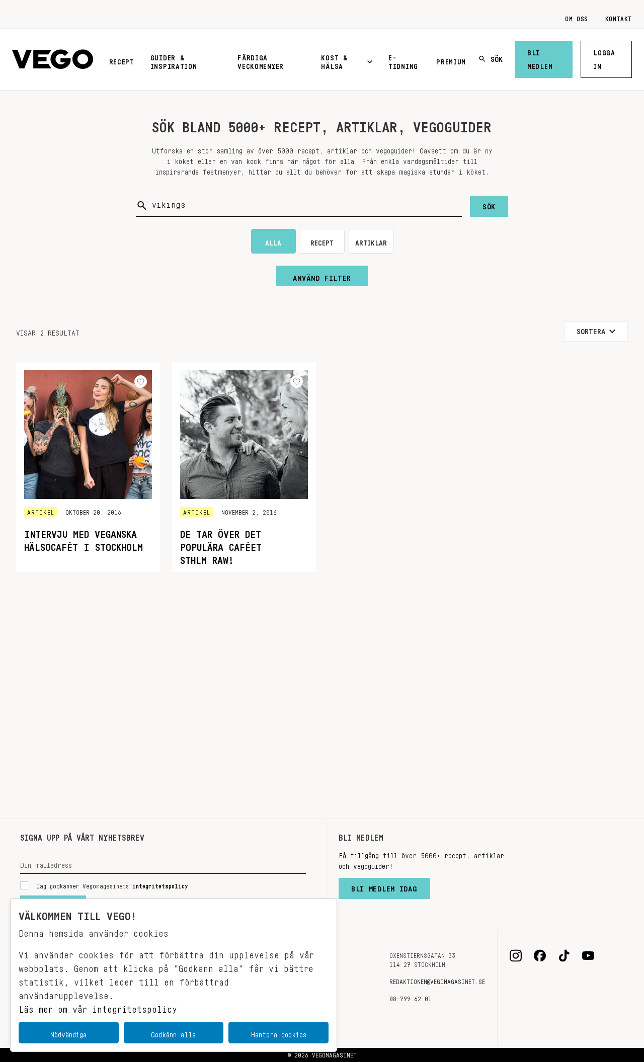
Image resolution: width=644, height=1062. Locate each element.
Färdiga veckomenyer (260, 60)
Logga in (604, 57)
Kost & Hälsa (334, 60)
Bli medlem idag (384, 886)
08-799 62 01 (410, 997)
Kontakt (618, 17)
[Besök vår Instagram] (516, 955)
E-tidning (403, 60)
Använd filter (322, 275)
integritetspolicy (160, 884)
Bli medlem (539, 57)
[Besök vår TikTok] (564, 955)
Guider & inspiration (173, 60)
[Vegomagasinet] (52, 59)
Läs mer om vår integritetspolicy (98, 1006)
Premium (451, 60)
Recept (121, 60)
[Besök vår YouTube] (588, 955)
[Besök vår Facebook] (540, 955)
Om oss (576, 17)
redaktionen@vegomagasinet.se (437, 980)
